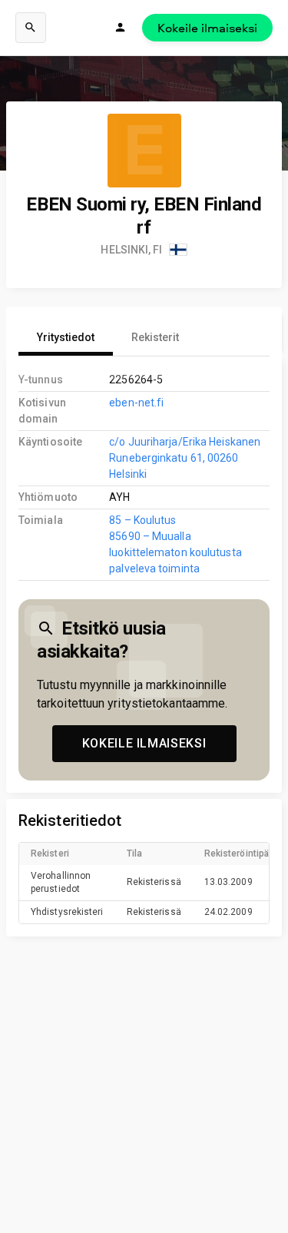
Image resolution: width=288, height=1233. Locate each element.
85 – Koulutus (142, 520)
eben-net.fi (136, 402)
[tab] (65, 337)
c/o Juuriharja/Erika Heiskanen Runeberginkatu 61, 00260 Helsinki (184, 458)
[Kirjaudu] (120, 27)
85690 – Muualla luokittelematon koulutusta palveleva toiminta (175, 552)
